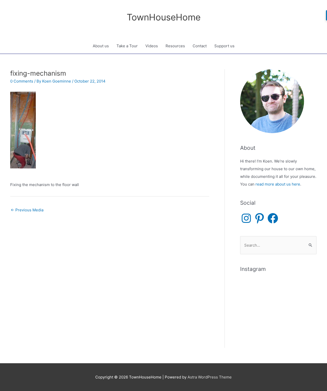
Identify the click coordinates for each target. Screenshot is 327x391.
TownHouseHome (164, 17)
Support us (224, 45)
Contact (200, 45)
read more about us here (277, 184)
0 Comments (21, 81)
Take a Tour (127, 45)
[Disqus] (109, 279)
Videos (151, 45)
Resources (175, 45)
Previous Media (27, 210)
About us (101, 45)
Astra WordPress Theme (210, 377)
